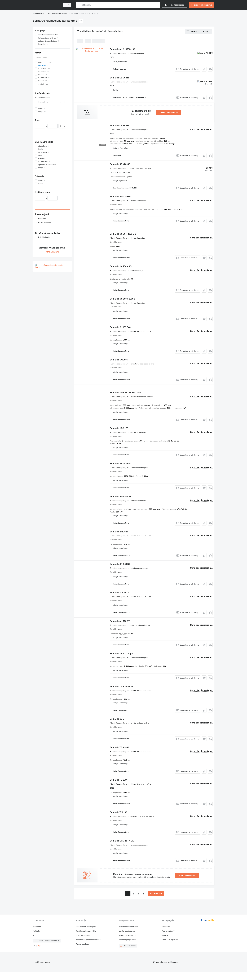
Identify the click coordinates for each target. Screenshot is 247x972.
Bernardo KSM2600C (120, 164)
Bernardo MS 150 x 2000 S (122, 299)
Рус (39, 945)
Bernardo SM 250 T (119, 360)
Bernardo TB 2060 (118, 780)
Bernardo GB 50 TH (119, 126)
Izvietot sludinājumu (169, 112)
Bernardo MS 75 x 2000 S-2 (123, 234)
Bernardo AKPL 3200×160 (122, 49)
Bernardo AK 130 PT (120, 621)
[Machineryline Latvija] (46, 5)
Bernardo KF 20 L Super (121, 654)
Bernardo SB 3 (117, 719)
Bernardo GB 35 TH (119, 78)
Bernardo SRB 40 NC (120, 564)
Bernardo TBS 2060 (119, 747)
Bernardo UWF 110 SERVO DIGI (125, 393)
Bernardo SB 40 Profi (120, 463)
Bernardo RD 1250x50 (120, 197)
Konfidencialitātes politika (86, 931)
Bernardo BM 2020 (119, 532)
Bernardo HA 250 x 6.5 (120, 266)
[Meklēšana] (78, 4)
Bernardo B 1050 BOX (120, 327)
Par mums (37, 926)
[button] (204, 69)
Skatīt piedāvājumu (186, 875)
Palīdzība (36, 931)
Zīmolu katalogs (82, 944)
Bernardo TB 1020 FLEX (121, 686)
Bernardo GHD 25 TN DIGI (122, 841)
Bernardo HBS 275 (119, 428)
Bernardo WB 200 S (119, 593)
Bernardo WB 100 (118, 812)
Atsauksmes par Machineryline (88, 940)
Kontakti (36, 935)
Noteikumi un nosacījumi (86, 926)
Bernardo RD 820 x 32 (120, 496)
